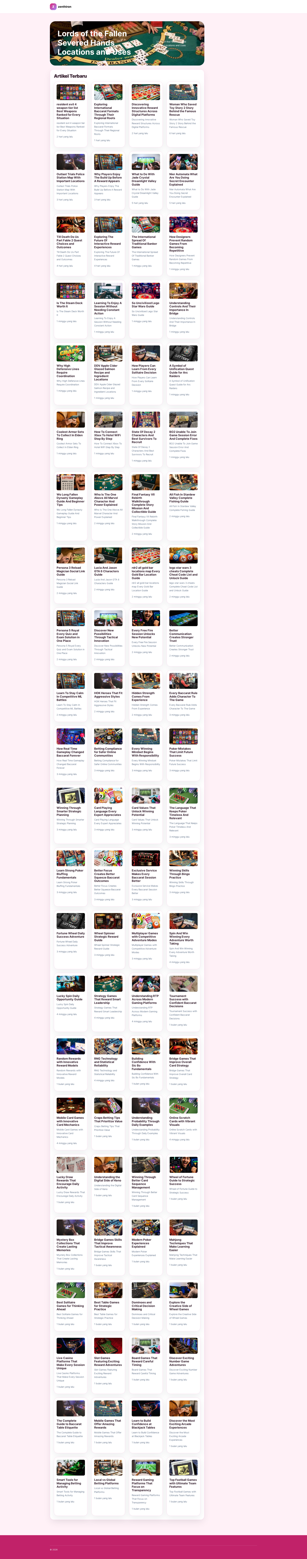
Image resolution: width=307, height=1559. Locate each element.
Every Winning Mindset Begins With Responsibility (145, 752)
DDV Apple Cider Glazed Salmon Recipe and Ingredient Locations (105, 372)
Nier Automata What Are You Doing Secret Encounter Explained (183, 179)
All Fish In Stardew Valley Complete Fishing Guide (182, 498)
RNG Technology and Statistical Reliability (106, 1062)
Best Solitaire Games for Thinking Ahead (70, 1306)
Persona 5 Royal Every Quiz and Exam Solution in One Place (68, 635)
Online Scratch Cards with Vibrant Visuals (182, 1121)
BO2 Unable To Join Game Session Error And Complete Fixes (183, 435)
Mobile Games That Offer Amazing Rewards (107, 1424)
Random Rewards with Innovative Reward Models (69, 1062)
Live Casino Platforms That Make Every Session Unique (71, 1363)
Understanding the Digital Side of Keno (107, 1178)
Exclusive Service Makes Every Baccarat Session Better (144, 876)
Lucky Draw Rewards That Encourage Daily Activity (68, 1182)
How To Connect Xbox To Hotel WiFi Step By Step (107, 435)
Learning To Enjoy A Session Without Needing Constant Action (108, 308)
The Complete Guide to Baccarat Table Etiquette (69, 1424)
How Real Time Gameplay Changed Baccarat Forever (70, 752)
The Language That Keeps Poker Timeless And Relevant (182, 813)
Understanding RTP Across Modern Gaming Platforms (145, 999)
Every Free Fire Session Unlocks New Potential (143, 634)
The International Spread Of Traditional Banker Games (144, 242)
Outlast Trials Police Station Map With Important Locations (71, 177)
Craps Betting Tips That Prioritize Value (108, 1119)
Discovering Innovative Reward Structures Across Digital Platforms (145, 109)
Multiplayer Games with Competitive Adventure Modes (145, 937)
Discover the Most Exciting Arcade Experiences (182, 1424)
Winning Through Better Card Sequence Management (144, 1182)
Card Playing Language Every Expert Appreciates (107, 811)
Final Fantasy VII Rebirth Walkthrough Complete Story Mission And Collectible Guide (144, 503)
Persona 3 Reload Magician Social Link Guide (71, 571)
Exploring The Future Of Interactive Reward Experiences (107, 242)
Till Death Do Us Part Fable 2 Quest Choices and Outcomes (69, 242)
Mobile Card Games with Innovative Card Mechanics (70, 1121)
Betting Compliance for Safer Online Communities (108, 752)
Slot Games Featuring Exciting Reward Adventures (108, 1361)
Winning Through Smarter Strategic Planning (69, 811)
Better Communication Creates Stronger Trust (181, 635)
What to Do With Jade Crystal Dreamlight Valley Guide (144, 179)
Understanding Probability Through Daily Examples (145, 1121)
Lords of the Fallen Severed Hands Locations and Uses (94, 43)
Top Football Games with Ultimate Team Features (183, 1483)
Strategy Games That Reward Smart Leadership (107, 999)
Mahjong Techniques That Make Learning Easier (181, 1245)
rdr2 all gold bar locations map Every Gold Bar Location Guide (146, 573)
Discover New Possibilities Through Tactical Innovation (106, 635)
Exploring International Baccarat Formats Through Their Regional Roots (106, 111)
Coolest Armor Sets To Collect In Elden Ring (70, 435)
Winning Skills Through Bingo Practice (179, 874)
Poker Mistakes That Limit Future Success (181, 752)
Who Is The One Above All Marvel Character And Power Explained (106, 500)
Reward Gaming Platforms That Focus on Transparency (143, 1485)
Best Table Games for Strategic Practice (106, 1306)
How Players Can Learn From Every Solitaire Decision (144, 369)
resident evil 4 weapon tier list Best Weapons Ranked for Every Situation (68, 111)
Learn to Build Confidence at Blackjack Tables (143, 1424)
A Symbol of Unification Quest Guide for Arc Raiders (181, 371)
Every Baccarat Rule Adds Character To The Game (183, 696)
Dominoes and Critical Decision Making (143, 1306)
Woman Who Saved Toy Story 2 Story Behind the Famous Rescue (183, 109)
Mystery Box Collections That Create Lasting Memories (68, 1245)
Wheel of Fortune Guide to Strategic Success (182, 1180)
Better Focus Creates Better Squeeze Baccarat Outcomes (107, 876)
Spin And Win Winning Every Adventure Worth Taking (181, 938)
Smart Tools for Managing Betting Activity (69, 1483)
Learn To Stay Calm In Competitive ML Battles (70, 696)
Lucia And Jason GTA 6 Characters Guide (106, 571)
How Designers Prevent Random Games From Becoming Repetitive (181, 243)
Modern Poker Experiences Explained (141, 1243)
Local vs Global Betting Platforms (106, 1481)
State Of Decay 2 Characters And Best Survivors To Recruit (144, 437)
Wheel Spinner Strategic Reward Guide (106, 937)
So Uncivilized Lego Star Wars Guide (145, 304)
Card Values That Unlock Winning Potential (144, 811)
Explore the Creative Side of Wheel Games (180, 1306)
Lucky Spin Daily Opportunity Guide (70, 997)
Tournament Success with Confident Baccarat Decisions (183, 1001)
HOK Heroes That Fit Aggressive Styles (108, 694)
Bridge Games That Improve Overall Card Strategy (182, 1062)
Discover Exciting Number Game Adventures (181, 1361)
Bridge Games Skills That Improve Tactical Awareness (108, 1243)
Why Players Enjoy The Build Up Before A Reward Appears (108, 177)
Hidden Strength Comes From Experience (143, 696)
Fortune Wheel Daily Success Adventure (71, 935)
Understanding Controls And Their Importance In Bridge (182, 308)
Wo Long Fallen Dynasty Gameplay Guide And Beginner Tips (70, 500)
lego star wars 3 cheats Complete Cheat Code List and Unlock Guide (183, 573)
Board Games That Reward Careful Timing (144, 1361)
